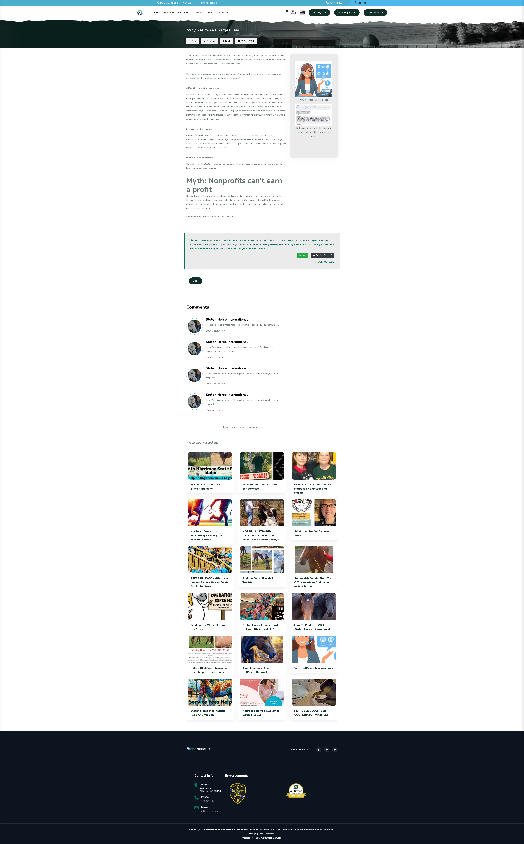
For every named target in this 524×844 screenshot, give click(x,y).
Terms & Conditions (298, 749)
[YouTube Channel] (360, 3)
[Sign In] (302, 12)
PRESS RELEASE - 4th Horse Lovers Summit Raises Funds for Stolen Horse (210, 582)
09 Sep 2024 (247, 41)
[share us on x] (365, 3)
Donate (302, 255)
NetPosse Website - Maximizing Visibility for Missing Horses (206, 535)
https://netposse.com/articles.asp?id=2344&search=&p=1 (251, 324)
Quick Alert (374, 12)
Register (321, 12)
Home (157, 12)
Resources (183, 12)
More (198, 12)
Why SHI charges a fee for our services (260, 486)
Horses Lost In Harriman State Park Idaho (207, 486)
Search (167, 12)
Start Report (345, 12)
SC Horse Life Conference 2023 (311, 533)
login (234, 426)
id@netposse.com (209, 2)
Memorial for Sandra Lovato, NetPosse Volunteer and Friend (313, 489)
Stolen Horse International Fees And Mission (208, 713)
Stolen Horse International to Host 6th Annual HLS (260, 627)
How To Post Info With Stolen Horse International (312, 627)
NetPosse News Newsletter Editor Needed (260, 713)
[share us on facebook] (355, 3)
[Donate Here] (293, 12)
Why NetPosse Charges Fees (313, 668)
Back (195, 280)
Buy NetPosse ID (324, 255)
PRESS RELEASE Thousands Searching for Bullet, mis (209, 670)
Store (210, 12)
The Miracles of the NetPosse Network (255, 670)
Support (221, 12)
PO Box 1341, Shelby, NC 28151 (175, 2)
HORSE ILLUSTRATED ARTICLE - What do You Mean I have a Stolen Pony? (260, 535)
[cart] (285, 12)
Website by (262, 837)
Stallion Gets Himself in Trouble (258, 580)
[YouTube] (327, 749)
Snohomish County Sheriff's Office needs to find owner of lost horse (312, 582)
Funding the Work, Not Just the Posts (209, 627)
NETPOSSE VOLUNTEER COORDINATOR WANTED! (311, 713)
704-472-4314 (337, 2)
